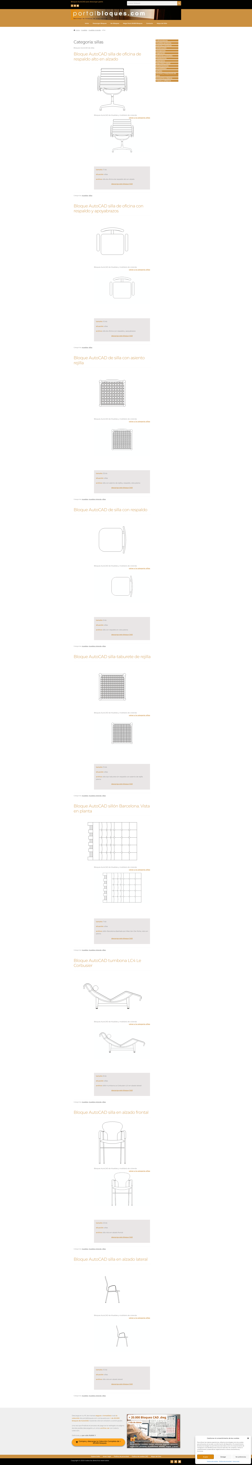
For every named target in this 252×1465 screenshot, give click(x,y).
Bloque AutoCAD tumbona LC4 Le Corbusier (107, 963)
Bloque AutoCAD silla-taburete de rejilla (112, 656)
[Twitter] (78, 6)
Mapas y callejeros (163, 81)
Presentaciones (162, 66)
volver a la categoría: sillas (139, 118)
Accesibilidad (161, 68)
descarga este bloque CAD (122, 184)
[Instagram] (72, 6)
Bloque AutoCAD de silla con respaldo (110, 509)
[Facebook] (75, 6)
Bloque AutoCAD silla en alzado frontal (111, 1112)
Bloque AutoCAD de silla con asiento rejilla (109, 360)
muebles (84, 30)
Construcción (161, 48)
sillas (90, 195)
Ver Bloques (114, 23)
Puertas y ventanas (164, 45)
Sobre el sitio (95, 1456)
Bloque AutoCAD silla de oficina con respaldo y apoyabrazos (108, 208)
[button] (248, 1438)
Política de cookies (212, 1461)
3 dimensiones (162, 40)
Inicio (87, 23)
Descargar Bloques (100, 23)
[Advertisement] (130, 159)
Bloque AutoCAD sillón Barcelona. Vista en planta (112, 808)
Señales (159, 71)
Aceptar (205, 1457)
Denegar (223, 1457)
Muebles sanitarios (163, 43)
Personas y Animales (164, 56)
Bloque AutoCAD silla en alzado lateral (111, 1259)
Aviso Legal (236, 1461)
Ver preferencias (240, 1457)
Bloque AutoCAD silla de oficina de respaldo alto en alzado (107, 56)
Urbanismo (160, 61)
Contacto (149, 23)
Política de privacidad (225, 1461)
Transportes (160, 51)
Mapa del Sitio (162, 23)
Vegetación (160, 53)
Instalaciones (161, 58)
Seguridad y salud (163, 63)
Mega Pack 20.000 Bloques (132, 23)
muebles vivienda (95, 30)
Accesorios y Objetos (164, 78)
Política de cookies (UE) (140, 1456)
